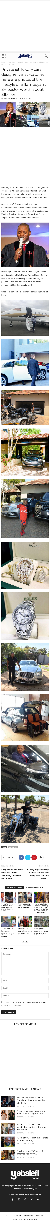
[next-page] (26, 941)
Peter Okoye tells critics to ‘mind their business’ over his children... (31, 1100)
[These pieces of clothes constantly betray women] (25, 897)
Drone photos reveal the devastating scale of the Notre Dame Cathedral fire (41, 931)
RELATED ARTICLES (14, 887)
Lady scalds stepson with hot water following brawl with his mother (12, 874)
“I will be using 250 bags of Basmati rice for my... (30, 1152)
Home (3, 62)
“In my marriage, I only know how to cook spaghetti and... (31, 1112)
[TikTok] (25, 1200)
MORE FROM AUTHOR (34, 887)
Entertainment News (25, 1106)
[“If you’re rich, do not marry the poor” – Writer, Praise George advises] (8, 897)
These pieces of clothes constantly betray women (25, 905)
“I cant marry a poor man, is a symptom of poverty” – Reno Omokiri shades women (7, 932)
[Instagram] (19, 1200)
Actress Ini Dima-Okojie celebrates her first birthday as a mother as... (32, 1127)
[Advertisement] (25, 26)
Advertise (17, 1215)
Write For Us (28, 1215)
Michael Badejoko (11, 99)
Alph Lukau (13, 847)
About (8, 1215)
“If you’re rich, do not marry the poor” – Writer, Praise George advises (7, 907)
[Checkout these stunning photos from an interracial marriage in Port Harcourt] (25, 921)
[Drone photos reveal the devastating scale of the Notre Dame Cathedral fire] (41, 921)
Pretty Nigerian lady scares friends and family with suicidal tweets (38, 874)
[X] (28, 857)
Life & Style (11, 62)
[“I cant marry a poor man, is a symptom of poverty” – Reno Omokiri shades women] (8, 921)
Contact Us (40, 1215)
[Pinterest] (34, 857)
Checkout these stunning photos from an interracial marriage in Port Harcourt (25, 931)
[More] (41, 857)
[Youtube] (38, 1200)
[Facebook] (21, 857)
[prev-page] (23, 941)
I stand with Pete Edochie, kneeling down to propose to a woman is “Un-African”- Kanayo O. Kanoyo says (41, 908)
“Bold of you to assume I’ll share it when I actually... (32, 1139)
